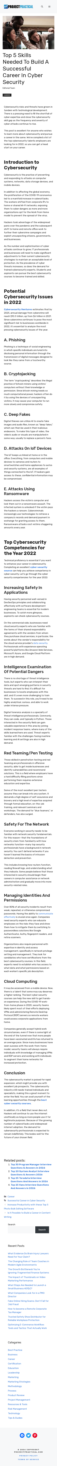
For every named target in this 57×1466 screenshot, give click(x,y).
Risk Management (17, 1408)
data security (40, 643)
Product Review (16, 1395)
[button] (42, 7)
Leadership (14, 1372)
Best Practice (15, 1350)
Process (12, 1390)
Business (12, 1354)
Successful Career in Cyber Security (26, 1200)
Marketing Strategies (19, 1381)
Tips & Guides (15, 1418)
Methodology (15, 1386)
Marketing (13, 1377)
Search (11, 1224)
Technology (14, 1413)
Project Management (19, 1399)
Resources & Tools (17, 1404)
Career (7, 95)
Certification (14, 1363)
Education (13, 1368)
